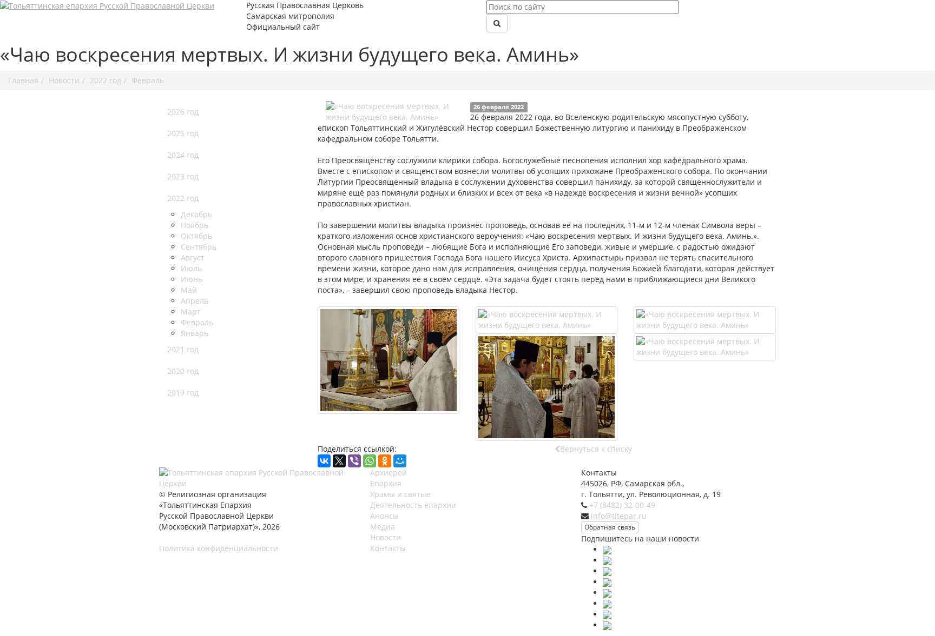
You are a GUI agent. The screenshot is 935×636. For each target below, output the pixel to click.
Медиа (382, 526)
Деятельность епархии (413, 505)
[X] (339, 460)
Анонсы (384, 516)
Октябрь (196, 236)
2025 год (183, 133)
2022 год (183, 198)
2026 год (183, 111)
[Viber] (354, 460)
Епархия (385, 483)
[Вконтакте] (607, 560)
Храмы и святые (400, 494)
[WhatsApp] (369, 460)
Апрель (194, 301)
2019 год (183, 392)
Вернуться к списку (596, 449)
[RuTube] (607, 603)
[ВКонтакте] (324, 460)
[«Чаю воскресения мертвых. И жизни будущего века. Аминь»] (394, 112)
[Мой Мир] (399, 460)
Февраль (197, 322)
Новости (385, 537)
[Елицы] (607, 614)
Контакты (388, 548)
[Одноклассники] (384, 460)
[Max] (607, 549)
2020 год (183, 371)
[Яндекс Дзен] (607, 625)
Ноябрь (194, 225)
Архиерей (388, 472)
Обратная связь (609, 527)
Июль (191, 268)
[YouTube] (607, 582)
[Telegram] (607, 592)
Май (189, 290)
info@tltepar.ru (619, 516)
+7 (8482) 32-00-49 (622, 505)
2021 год (183, 349)
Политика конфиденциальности (218, 548)
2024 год (183, 155)
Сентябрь (198, 247)
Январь (194, 333)
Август (193, 257)
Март (191, 311)
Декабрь (196, 214)
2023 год (183, 176)
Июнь (191, 279)
